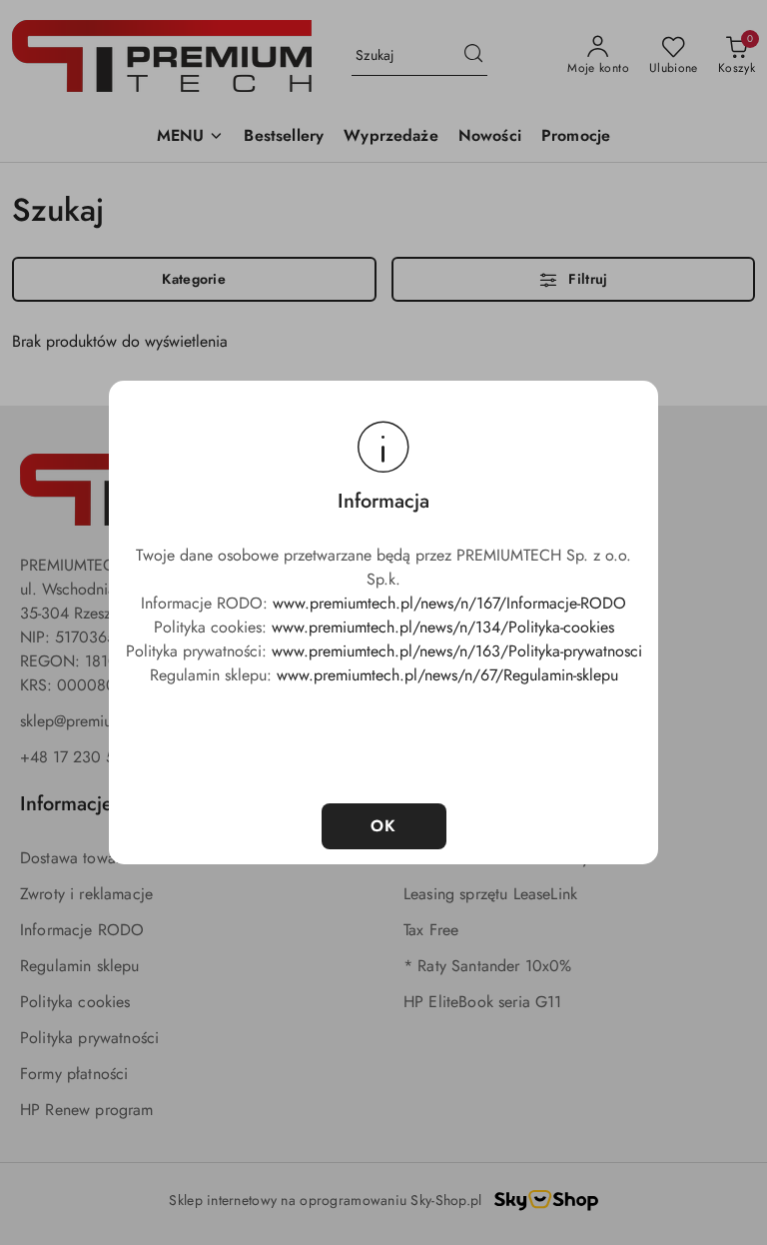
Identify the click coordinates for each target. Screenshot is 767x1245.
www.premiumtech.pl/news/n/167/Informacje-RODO (449, 603)
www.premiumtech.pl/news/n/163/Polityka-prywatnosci (457, 650)
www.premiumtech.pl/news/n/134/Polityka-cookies (443, 627)
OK (384, 825)
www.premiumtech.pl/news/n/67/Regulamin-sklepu (447, 674)
